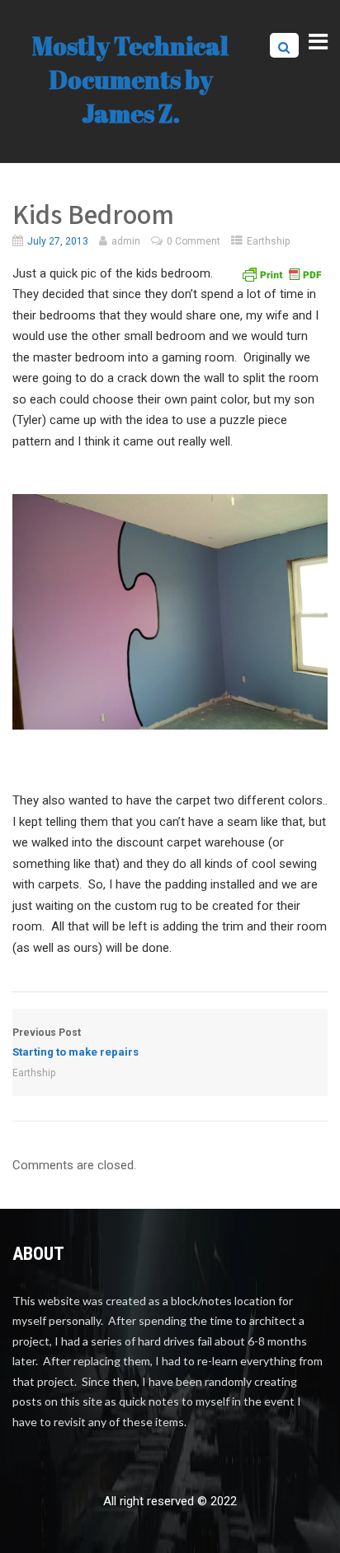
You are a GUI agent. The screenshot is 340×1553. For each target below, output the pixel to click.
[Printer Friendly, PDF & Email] (281, 273)
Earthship (268, 241)
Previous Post (75, 1042)
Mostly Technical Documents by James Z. (130, 79)
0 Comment (193, 241)
